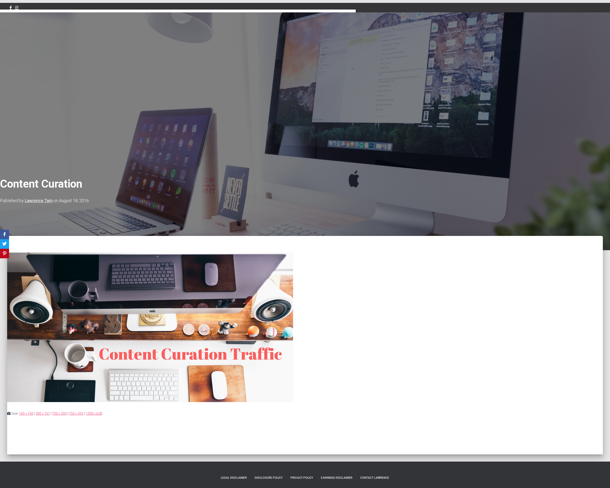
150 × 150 (26, 413)
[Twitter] (4, 244)
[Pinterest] (4, 253)
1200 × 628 (94, 413)
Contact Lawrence (374, 477)
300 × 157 (43, 413)
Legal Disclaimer (234, 477)
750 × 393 (59, 413)
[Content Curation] (150, 401)
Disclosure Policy (269, 477)
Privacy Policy (301, 477)
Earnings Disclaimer (336, 477)
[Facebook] (4, 234)
